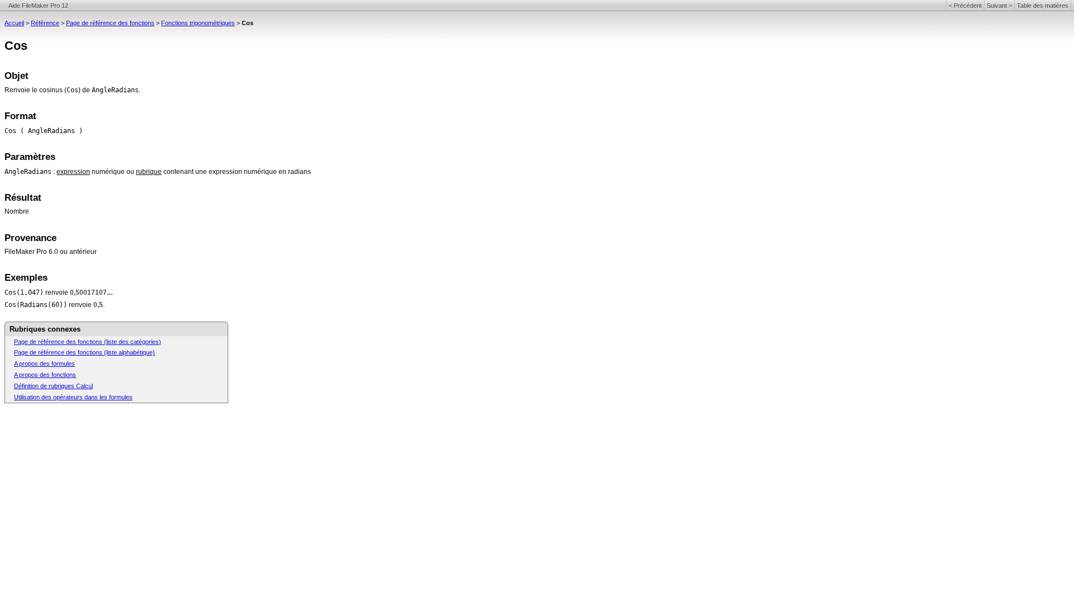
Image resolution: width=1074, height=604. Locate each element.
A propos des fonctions (45, 374)
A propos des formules (44, 363)
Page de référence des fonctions (110, 23)
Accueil (14, 23)
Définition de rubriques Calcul (53, 386)
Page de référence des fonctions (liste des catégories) (87, 341)
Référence (45, 23)
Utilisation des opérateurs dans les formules (73, 397)
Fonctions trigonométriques (198, 23)
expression (73, 172)
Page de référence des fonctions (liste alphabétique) (84, 352)
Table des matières (1042, 5)
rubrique (149, 172)
